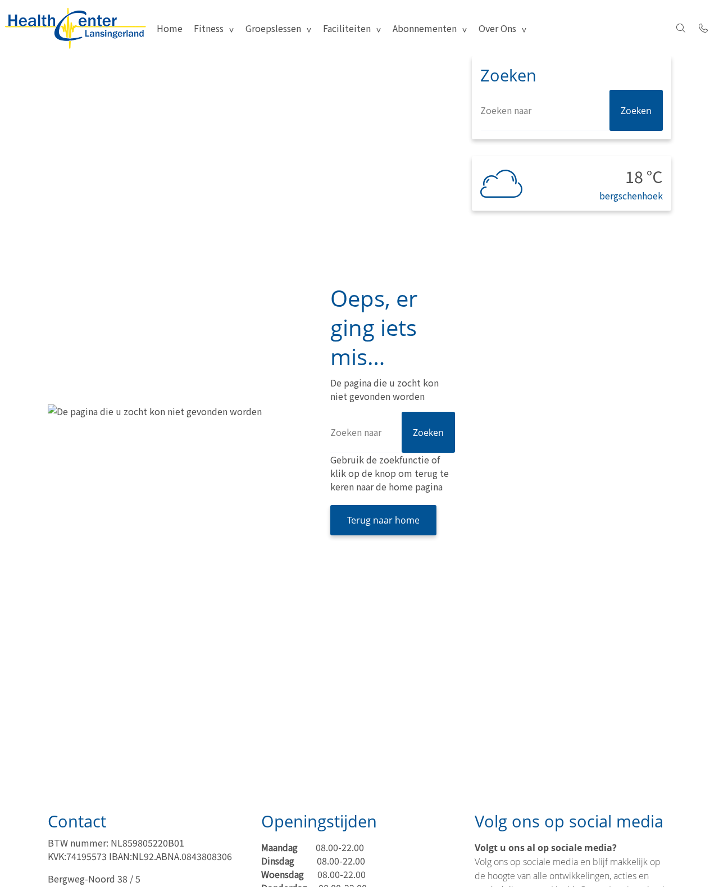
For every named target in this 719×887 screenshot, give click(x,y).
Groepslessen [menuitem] (273, 28)
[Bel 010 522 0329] (703, 28)
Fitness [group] (209, 28)
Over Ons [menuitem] (497, 28)
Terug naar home (383, 520)
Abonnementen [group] (425, 28)
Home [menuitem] (170, 28)
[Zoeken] (681, 28)
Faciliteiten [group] (347, 28)
